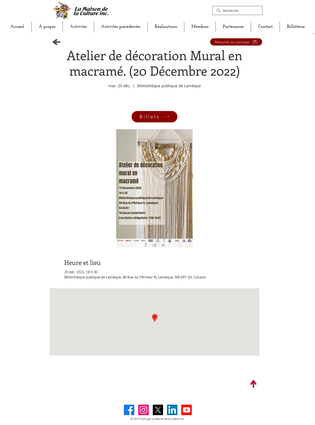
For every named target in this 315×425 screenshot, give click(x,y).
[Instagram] (143, 410)
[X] (158, 410)
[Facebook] (129, 410)
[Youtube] (186, 410)
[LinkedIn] (172, 410)
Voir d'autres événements (154, 109)
